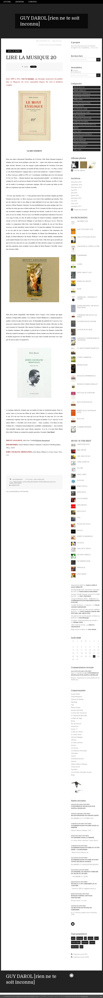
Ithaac (73, 775)
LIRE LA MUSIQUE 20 (31, 57)
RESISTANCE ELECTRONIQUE (83, 134)
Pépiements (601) (77, 585)
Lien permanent (17, 479)
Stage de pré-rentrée (78, 629)
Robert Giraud (75, 707)
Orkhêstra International (42, 440)
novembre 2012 (76, 206)
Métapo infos (78, 622)
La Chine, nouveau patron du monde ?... (85, 620)
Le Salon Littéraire (77, 742)
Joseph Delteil (75, 694)
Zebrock (73, 761)
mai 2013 (74, 201)
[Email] (73, 924)
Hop (72, 705)
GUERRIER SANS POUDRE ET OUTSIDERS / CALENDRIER (85, 848)
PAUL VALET (77, 131)
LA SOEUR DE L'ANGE (81, 109)
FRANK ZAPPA (78, 100)
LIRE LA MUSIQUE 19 (42, 41)
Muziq (73, 721)
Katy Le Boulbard (77, 673)
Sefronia (73, 740)
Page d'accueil (56, 41)
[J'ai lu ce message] (101, 996)
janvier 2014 (75, 195)
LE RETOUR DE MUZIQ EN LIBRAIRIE (50, 45)
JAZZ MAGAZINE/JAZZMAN (82, 103)
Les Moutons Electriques (79, 751)
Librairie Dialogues (77, 737)
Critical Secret (75, 767)
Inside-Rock (74, 726)
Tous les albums (79, 170)
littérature (75, 947)
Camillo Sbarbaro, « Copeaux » (81, 605)
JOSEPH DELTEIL (79, 106)
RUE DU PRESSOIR (79, 140)
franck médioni (44, 482)
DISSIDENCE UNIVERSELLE (82, 93)
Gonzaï (73, 745)
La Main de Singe (76, 718)
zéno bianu (17, 483)
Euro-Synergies (85, 596)
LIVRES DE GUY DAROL (81, 122)
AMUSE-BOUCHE (79, 87)
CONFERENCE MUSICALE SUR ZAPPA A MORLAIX (85, 674)
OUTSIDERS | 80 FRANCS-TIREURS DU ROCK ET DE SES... (84, 873)
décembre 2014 (76, 187)
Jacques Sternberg (77, 710)
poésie (90, 938)
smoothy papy (84, 618)
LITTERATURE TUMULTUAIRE (82, 118)
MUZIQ (76, 128)
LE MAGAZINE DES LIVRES (82, 112)
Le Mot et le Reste (77, 732)
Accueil (7, 2)
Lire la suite (94, 48)
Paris (96, 938)
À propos (32, 2)
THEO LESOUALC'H (80, 147)
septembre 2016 (76, 185)
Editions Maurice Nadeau (79, 764)
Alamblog (74, 702)
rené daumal (18, 482)
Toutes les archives (80, 210)
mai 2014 (74, 190)
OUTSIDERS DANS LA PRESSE (82, 837)
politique (85, 942)
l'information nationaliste (88, 591)
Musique (79, 938)
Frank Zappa (76, 942)
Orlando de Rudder (77, 699)
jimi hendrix (34, 482)
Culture (92, 942)
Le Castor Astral (76, 734)
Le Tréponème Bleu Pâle (79, 715)
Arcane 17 (74, 729)
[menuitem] (8, 2)
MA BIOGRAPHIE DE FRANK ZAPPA (85, 815)
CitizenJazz (74, 753)
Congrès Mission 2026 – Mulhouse (83, 599)
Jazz (81, 947)
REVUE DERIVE (78, 137)
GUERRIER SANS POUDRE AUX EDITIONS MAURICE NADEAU (85, 861)
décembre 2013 (76, 198)
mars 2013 (74, 203)
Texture (73, 756)
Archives (19, 2)
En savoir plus (84, 996)
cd (85, 938)
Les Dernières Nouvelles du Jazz (81, 772)
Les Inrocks (74, 748)
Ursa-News (92, 629)
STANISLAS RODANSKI (81, 144)
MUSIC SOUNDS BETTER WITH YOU (85, 125)
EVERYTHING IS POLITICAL (82, 97)
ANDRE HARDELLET (80, 90)
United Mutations (76, 697)
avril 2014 (74, 193)
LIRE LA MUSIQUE (39, 479)
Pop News (74, 769)
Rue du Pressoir (76, 724)
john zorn (26, 482)
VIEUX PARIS (77, 150)
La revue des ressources (79, 713)
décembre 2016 (76, 182)
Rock (73, 938)
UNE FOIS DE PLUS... (78, 625)
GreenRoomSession (77, 759)
